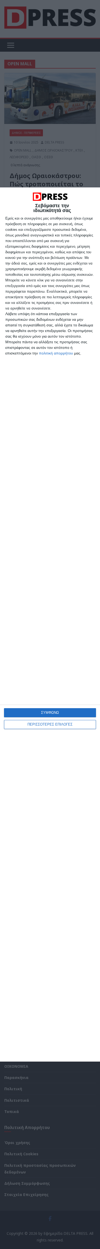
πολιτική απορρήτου (56, 353)
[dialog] (50, 624)
